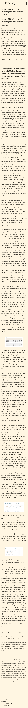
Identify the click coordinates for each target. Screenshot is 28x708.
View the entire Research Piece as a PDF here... (12, 59)
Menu (23, 3)
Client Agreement (5, 694)
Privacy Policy (4, 697)
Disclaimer (3, 701)
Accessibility (4, 699)
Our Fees (3, 692)
